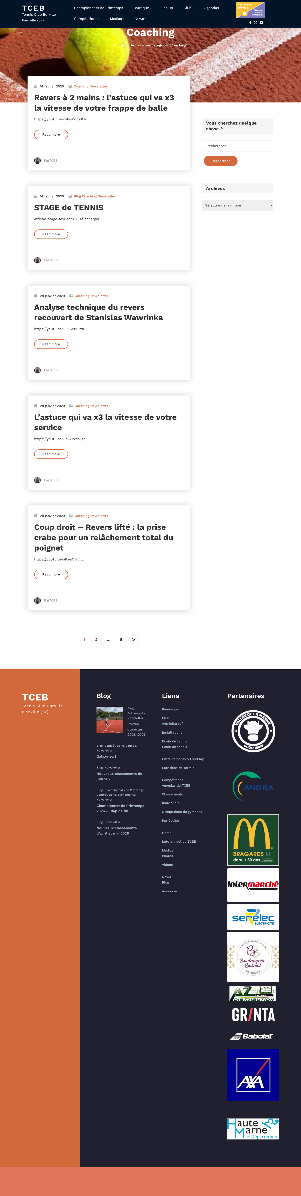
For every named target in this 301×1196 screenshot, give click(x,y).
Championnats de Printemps (98, 8)
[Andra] (253, 786)
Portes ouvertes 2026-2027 (136, 729)
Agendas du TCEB (176, 785)
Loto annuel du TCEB (179, 842)
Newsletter (98, 86)
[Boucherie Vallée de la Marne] (253, 732)
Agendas (211, 8)
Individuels (170, 803)
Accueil (119, 45)
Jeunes (131, 745)
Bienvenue (170, 709)
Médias (167, 850)
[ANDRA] (253, 786)
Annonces (170, 891)
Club (187, 8)
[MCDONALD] (253, 840)
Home (166, 833)
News (139, 19)
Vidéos (167, 865)
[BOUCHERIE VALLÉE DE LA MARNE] (253, 732)
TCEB (33, 8)
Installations (172, 732)
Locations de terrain (178, 768)
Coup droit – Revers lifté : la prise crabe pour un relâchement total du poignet (103, 537)
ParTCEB (51, 161)
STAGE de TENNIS (68, 207)
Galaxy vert (106, 756)
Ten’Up (167, 8)
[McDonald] (253, 840)
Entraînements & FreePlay (183, 759)
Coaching (81, 86)
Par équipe (170, 821)
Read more (51, 134)
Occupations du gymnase (182, 812)
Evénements (136, 713)
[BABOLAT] (253, 1036)
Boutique (141, 8)
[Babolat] (253, 1036)
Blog (77, 196)
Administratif (172, 724)
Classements (172, 794)
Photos (167, 856)
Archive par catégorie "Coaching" (159, 45)
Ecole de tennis (174, 741)
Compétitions (85, 19)
